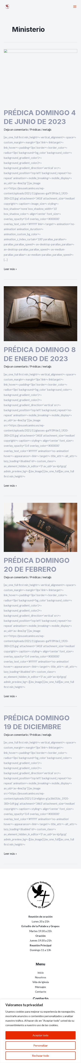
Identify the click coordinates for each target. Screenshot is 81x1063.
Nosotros (40, 977)
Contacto (40, 991)
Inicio (40, 972)
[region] (40, 1031)
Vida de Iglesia (40, 982)
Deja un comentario (16, 129)
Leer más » (10, 268)
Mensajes (40, 986)
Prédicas (35, 129)
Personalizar (40, 1045)
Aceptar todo (40, 1035)
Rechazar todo (40, 1055)
